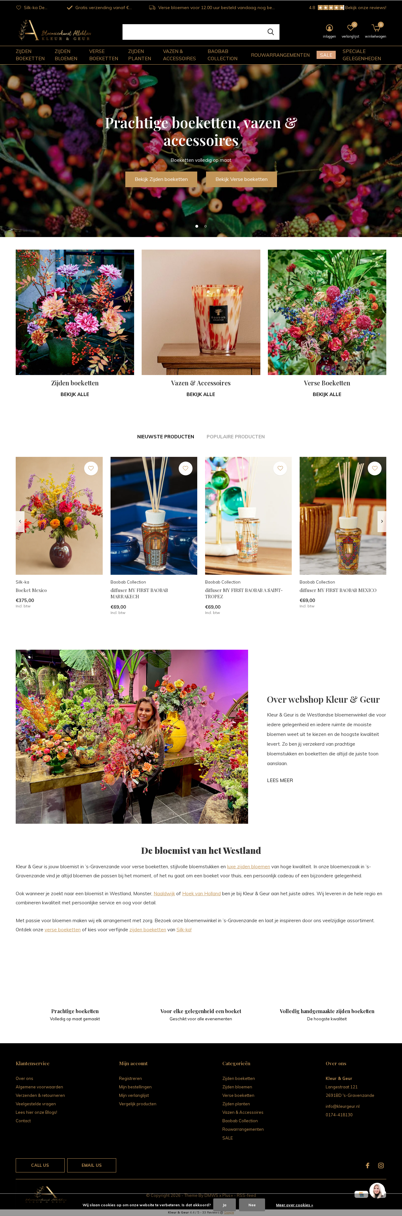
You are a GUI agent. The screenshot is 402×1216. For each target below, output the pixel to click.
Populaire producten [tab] (236, 437)
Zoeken (271, 32)
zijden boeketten (147, 930)
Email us (92, 1165)
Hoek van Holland (201, 893)
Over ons (24, 1078)
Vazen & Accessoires (179, 55)
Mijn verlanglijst (134, 1095)
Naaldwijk (164, 893)
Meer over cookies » (294, 1205)
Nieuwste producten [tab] (165, 437)
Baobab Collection (222, 55)
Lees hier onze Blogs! (36, 1112)
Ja (224, 1205)
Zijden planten (139, 55)
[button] (196, 226)
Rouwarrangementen (280, 55)
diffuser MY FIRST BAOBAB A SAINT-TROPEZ (244, 593)
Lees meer (280, 780)
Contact (23, 1120)
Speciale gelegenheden (362, 55)
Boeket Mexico (31, 590)
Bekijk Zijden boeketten (161, 179)
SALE (326, 55)
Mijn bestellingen (135, 1086)
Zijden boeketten (30, 55)
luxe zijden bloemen (248, 867)
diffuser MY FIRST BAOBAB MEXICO (338, 590)
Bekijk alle (75, 394)
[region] (376, 1190)
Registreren (130, 1078)
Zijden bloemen (66, 55)
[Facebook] (367, 1165)
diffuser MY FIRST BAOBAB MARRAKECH (139, 593)
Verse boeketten (103, 55)
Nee (252, 1205)
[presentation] (19, 521)
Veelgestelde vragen (36, 1103)
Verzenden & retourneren (40, 1095)
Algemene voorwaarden (39, 1086)
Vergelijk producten (137, 1103)
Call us (40, 1165)
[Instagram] (381, 1165)
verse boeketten (63, 930)
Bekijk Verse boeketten (241, 179)
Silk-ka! (184, 930)
